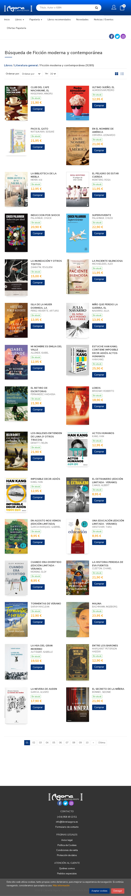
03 (40, 742)
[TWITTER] (117, 36)
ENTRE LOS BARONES (105, 645)
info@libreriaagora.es (67, 821)
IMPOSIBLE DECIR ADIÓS (45, 479)
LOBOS (96, 388)
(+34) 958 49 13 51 (67, 816)
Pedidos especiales (67, 873)
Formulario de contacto (67, 827)
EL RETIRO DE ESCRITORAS (39, 389)
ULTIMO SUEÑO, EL (103, 87)
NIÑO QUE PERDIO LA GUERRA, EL (105, 306)
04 (47, 742)
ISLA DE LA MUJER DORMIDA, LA (41, 306)
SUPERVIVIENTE (101, 215)
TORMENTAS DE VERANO (46, 603)
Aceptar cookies (99, 890)
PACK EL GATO (39, 128)
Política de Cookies (67, 845)
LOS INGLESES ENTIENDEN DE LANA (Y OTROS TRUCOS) (46, 437)
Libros (18, 19)
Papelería (35, 19)
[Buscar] (96, 7)
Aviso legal (67, 840)
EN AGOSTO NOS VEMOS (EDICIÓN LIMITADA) (46, 522)
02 (33, 742)
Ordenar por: (13, 74)
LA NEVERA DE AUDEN (44, 689)
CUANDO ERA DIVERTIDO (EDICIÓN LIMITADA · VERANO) (46, 565)
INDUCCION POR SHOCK (45, 215)
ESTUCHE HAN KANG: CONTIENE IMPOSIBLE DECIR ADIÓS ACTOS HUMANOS (105, 351)
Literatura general (26, 65)
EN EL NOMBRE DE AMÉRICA (103, 130)
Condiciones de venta (67, 850)
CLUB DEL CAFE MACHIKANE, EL (40, 89)
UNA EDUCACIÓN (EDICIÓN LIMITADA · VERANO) (108, 522)
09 (80, 742)
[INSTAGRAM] (123, 36)
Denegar (117, 890)
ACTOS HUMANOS (103, 433)
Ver (46, 73)
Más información (61, 885)
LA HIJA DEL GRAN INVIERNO (42, 647)
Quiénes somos (67, 868)
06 (60, 742)
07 (67, 742)
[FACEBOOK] (111, 36)
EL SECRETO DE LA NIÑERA (108, 689)
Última (101, 742)
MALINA (96, 603)
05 (53, 742)
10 (87, 742)
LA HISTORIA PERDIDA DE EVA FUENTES (107, 564)
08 (73, 742)
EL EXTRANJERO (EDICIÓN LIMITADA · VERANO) (107, 480)
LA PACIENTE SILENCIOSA (107, 261)
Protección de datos (67, 855)
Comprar (38, 109)
